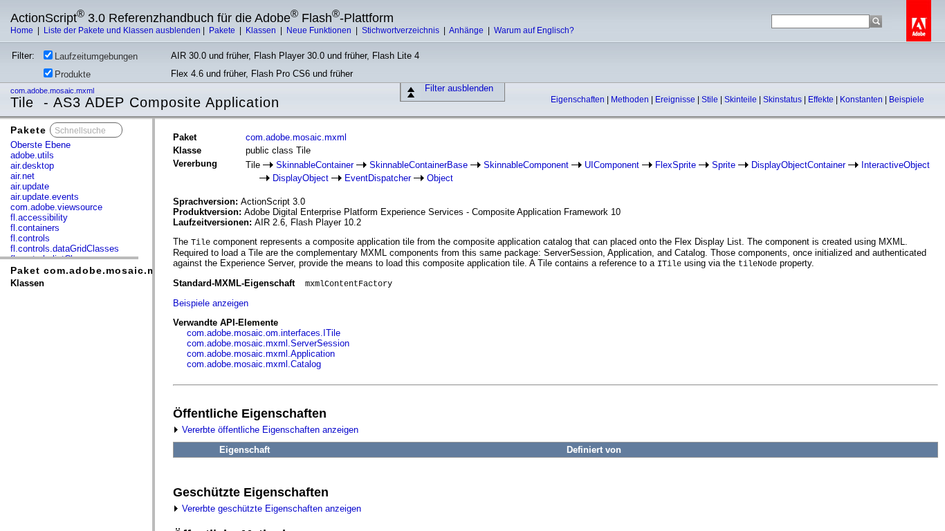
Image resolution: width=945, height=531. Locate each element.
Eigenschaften (579, 99)
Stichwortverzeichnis (401, 30)
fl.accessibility (39, 217)
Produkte (73, 74)
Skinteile (741, 99)
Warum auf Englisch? (534, 30)
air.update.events (44, 197)
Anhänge (467, 30)
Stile (710, 99)
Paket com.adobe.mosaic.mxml (92, 270)
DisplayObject (301, 178)
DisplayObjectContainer (798, 165)
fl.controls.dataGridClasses (64, 248)
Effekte (822, 99)
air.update (29, 186)
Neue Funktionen (320, 30)
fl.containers (34, 228)
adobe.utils (32, 155)
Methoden (631, 99)
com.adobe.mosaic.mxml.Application (261, 353)
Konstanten (862, 99)
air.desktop (32, 165)
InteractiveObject (895, 165)
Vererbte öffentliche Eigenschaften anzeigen (268, 430)
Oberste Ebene (40, 145)
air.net (22, 176)
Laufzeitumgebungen (96, 56)
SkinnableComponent (526, 165)
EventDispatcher (378, 178)
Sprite (723, 165)
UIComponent (612, 165)
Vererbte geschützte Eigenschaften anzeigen (270, 508)
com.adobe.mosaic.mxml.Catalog (254, 364)
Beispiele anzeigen (210, 303)
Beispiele (906, 99)
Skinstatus (783, 99)
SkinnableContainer (315, 165)
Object (440, 178)
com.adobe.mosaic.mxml (53, 90)
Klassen (262, 30)
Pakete (223, 30)
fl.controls (30, 238)
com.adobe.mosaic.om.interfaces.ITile (263, 333)
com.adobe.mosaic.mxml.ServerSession (268, 343)
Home (22, 30)
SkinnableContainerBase (418, 165)
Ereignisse (676, 99)
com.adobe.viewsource (56, 207)
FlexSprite (675, 165)
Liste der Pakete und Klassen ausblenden (122, 30)
